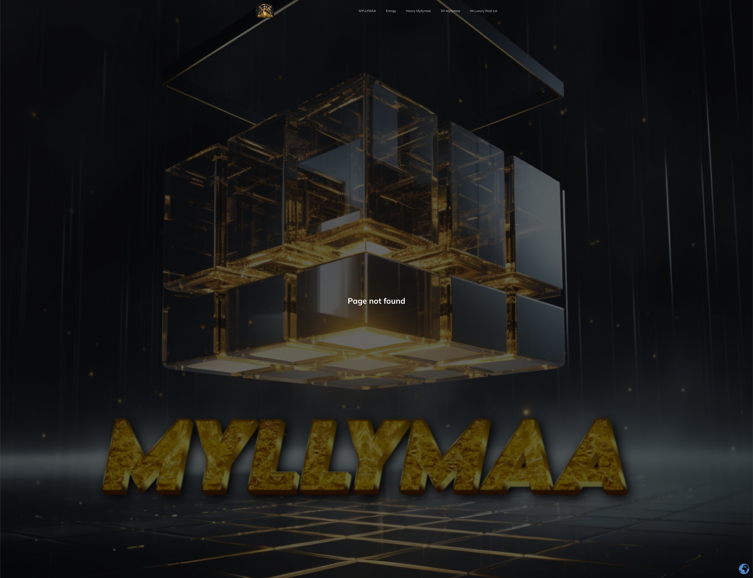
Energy (391, 11)
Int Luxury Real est (483, 11)
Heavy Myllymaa (418, 11)
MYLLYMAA (367, 11)
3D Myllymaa (450, 11)
